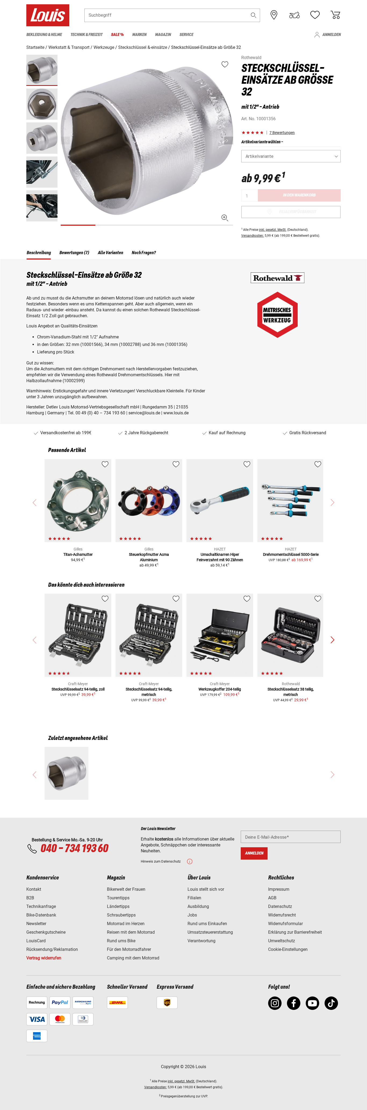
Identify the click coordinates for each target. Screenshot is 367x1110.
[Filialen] (274, 15)
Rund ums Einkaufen (207, 923)
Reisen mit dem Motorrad (131, 932)
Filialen (194, 897)
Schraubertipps (121, 915)
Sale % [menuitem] (117, 34)
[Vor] (228, 140)
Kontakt (33, 889)
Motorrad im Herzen (126, 923)
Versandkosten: (252, 236)
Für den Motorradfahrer (129, 949)
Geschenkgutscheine (46, 932)
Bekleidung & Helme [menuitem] (44, 34)
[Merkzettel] (315, 15)
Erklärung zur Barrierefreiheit (295, 932)
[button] (253, 15)
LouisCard (36, 940)
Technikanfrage (41, 906)
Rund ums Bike (121, 940)
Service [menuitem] (186, 34)
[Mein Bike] (294, 15)
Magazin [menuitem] (163, 34)
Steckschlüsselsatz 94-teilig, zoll (78, 689)
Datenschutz (280, 906)
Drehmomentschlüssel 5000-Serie (291, 554)
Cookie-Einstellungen (288, 949)
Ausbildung (198, 906)
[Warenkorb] (335, 15)
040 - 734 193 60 (74, 849)
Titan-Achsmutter (78, 554)
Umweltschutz (281, 940)
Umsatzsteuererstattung (210, 932)
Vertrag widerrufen (43, 958)
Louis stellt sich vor (206, 889)
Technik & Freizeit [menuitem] (86, 34)
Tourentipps (118, 897)
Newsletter (36, 923)
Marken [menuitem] (139, 34)
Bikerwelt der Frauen (126, 889)
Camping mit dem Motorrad (133, 958)
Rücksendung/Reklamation (52, 949)
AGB (272, 897)
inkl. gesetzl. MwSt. (272, 230)
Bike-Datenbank (41, 915)
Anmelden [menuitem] (331, 34)
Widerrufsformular (285, 923)
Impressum (278, 889)
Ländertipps (118, 906)
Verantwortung (201, 940)
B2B (30, 897)
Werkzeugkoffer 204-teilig (220, 689)
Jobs (192, 915)
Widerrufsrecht (282, 915)
